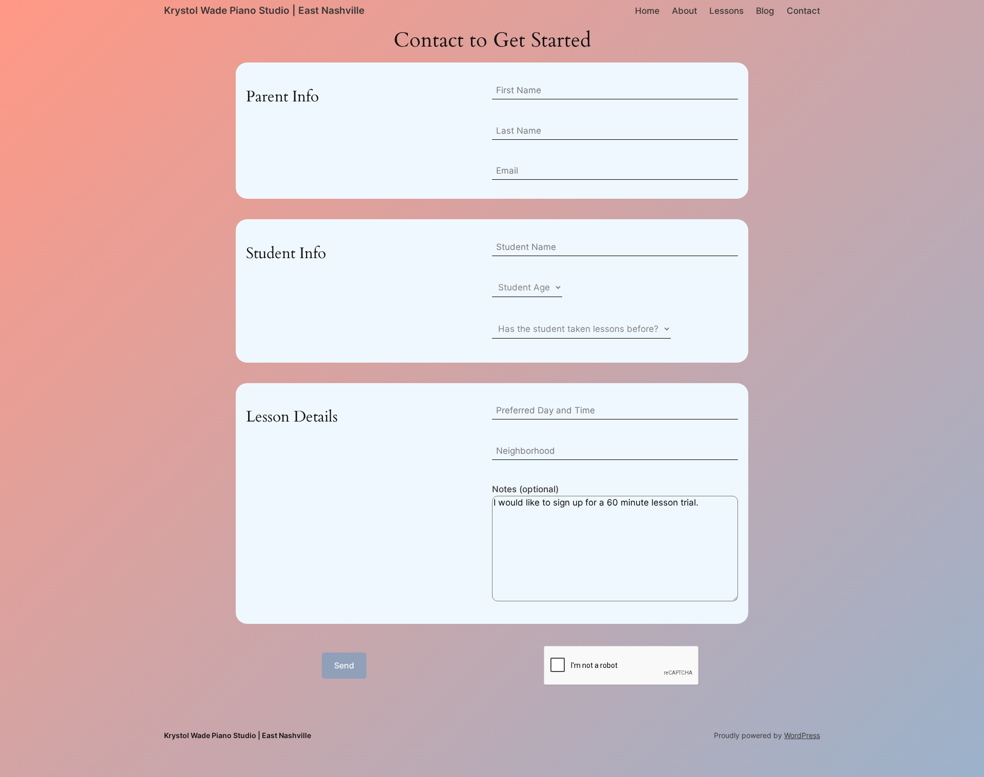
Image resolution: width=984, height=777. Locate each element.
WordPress (802, 735)
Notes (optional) (525, 489)
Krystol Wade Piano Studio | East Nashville (264, 10)
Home (647, 11)
